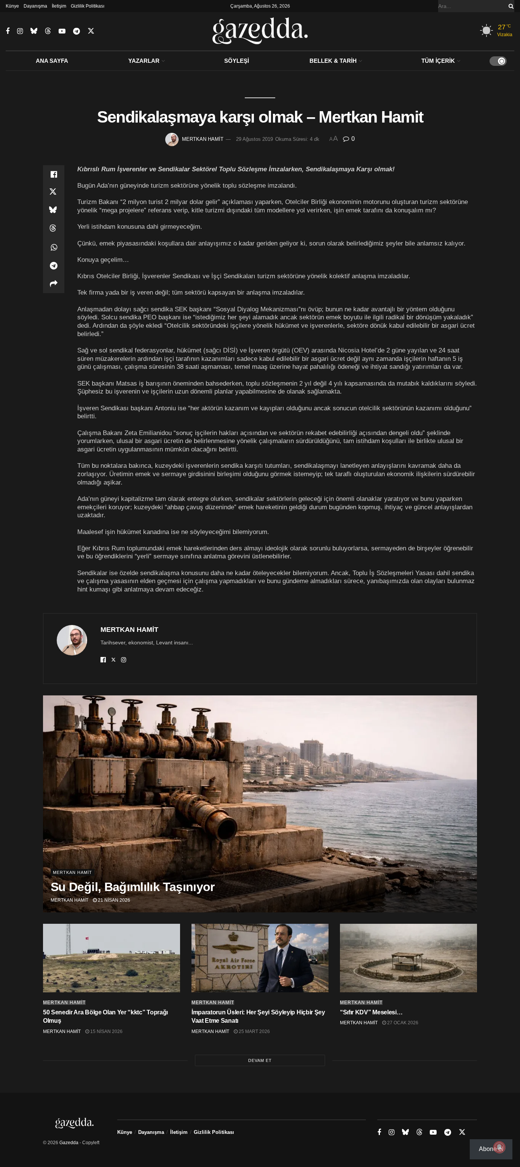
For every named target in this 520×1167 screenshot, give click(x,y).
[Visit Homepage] (260, 31)
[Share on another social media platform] (53, 284)
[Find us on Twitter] (91, 31)
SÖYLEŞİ (236, 60)
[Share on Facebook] (53, 174)
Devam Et (260, 1060)
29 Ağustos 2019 (254, 139)
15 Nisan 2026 (106, 1031)
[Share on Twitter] (53, 192)
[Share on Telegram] (53, 266)
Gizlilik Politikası (87, 6)
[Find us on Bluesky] (33, 31)
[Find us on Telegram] (76, 31)
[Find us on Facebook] (8, 31)
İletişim (59, 6)
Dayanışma (35, 6)
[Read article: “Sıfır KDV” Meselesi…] (408, 958)
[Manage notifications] (499, 1147)
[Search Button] (510, 6)
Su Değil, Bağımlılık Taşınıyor (133, 887)
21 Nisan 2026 (113, 900)
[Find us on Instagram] (20, 31)
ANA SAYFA (52, 60)
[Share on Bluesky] (53, 211)
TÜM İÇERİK (438, 60)
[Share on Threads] (53, 229)
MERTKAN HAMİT (202, 139)
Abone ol (491, 1149)
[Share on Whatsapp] (53, 247)
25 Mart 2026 (254, 1031)
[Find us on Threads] (48, 31)
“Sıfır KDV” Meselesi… (371, 1012)
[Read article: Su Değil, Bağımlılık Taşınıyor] (260, 803)
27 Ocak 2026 (402, 1022)
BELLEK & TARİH (333, 60)
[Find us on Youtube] (62, 31)
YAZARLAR (144, 60)
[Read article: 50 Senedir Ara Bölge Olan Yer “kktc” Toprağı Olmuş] (111, 958)
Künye (12, 6)
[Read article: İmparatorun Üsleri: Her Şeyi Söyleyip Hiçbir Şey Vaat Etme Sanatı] (260, 958)
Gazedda (68, 1142)
